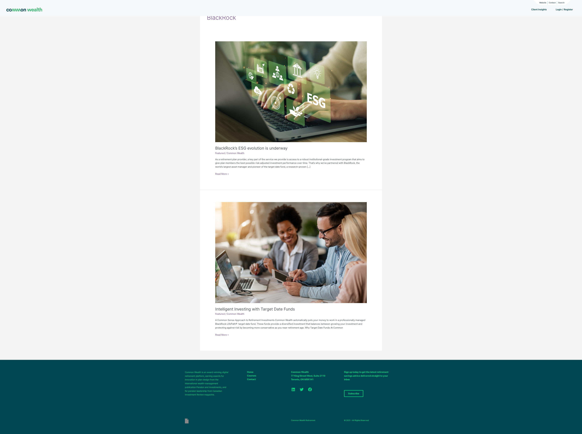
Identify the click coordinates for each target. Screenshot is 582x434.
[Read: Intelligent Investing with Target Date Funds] (291, 252)
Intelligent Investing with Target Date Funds (255, 309)
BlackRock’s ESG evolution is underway (251, 148)
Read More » (222, 173)
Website (542, 3)
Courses (251, 376)
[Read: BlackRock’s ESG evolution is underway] (291, 91)
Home (250, 372)
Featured (220, 153)
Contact (552, 3)
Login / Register (564, 9)
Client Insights (539, 9)
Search (561, 3)
